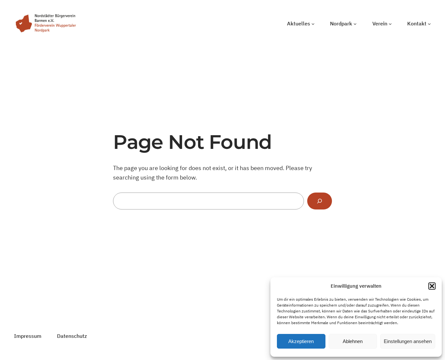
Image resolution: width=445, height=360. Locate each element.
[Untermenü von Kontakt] (429, 23)
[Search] (319, 201)
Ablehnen (353, 341)
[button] (432, 286)
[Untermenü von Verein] (390, 23)
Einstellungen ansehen (408, 341)
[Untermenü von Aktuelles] (313, 23)
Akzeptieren (301, 341)
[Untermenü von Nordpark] (355, 23)
